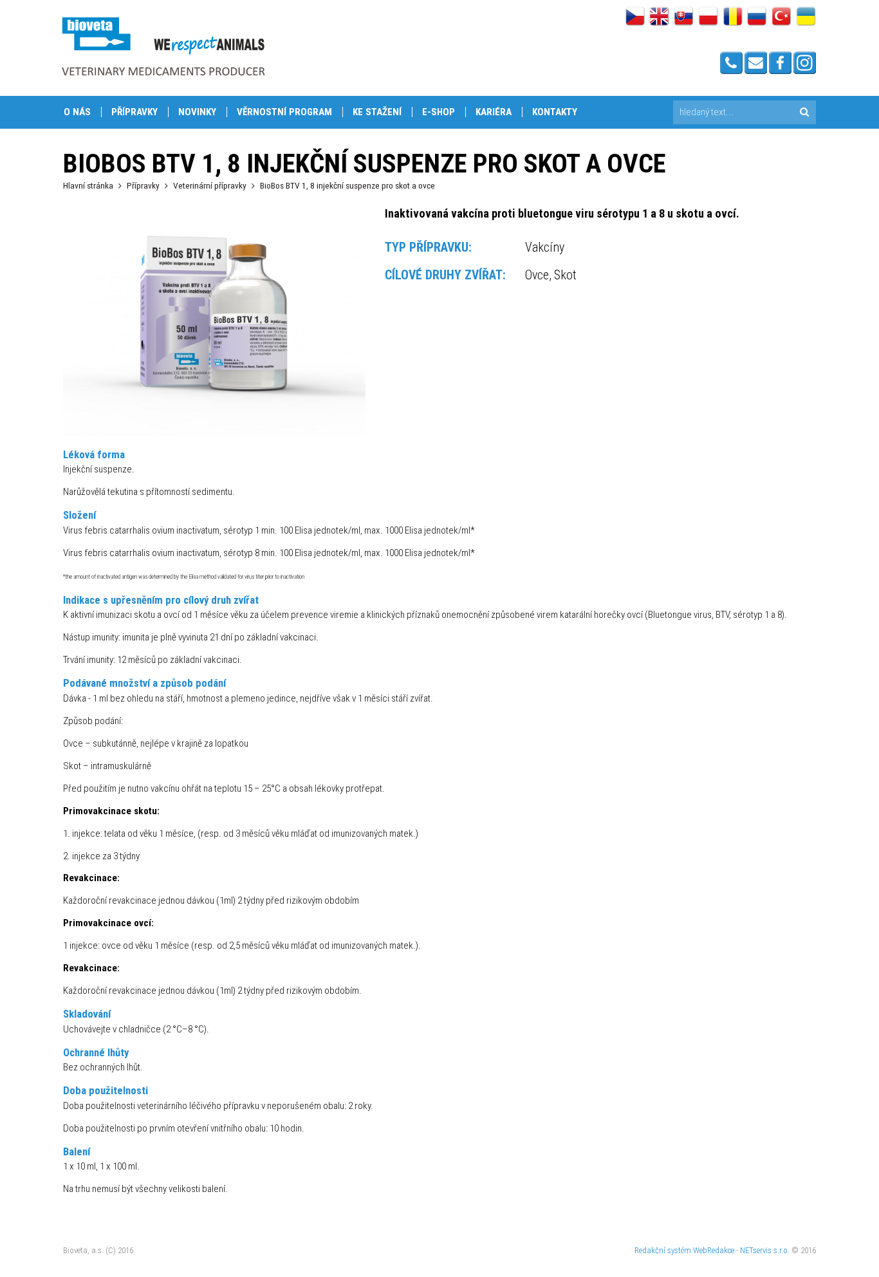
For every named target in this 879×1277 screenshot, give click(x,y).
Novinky (197, 112)
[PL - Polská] (708, 17)
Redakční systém (662, 1250)
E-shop (438, 112)
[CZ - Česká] (635, 17)
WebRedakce (713, 1250)
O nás (77, 112)
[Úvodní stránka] (163, 46)
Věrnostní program (284, 112)
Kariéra (494, 112)
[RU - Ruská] (757, 17)
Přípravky (134, 112)
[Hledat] (804, 112)
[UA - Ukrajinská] (806, 17)
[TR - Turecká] (781, 17)
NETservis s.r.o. (765, 1250)
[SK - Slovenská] (684, 17)
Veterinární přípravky (209, 185)
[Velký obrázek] (214, 432)
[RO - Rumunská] (733, 17)
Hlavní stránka (88, 185)
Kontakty (554, 112)
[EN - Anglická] (659, 17)
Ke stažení (377, 112)
